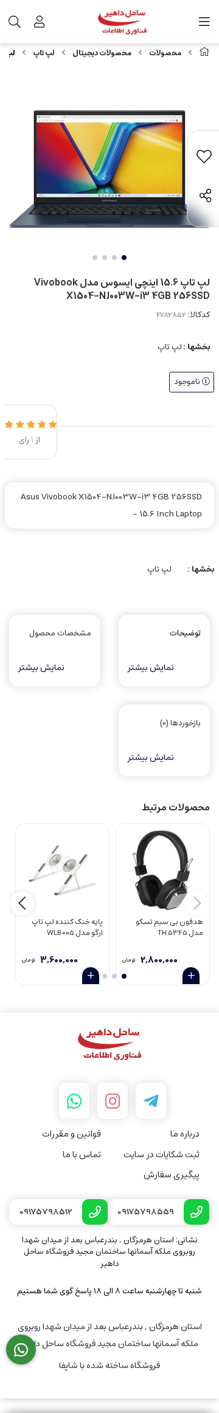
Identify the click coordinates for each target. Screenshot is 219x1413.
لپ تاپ (44, 53)
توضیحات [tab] (185, 633)
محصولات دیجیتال (101, 53)
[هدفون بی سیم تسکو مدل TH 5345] (162, 870)
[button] (22, 903)
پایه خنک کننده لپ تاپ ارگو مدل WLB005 (67, 928)
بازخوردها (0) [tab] (180, 723)
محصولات (165, 53)
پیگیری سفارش (172, 1174)
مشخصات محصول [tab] (60, 633)
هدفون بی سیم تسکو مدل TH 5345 (169, 928)
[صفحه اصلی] (204, 53)
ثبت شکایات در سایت (161, 1154)
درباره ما (185, 1133)
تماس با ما (82, 1154)
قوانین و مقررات (71, 1133)
